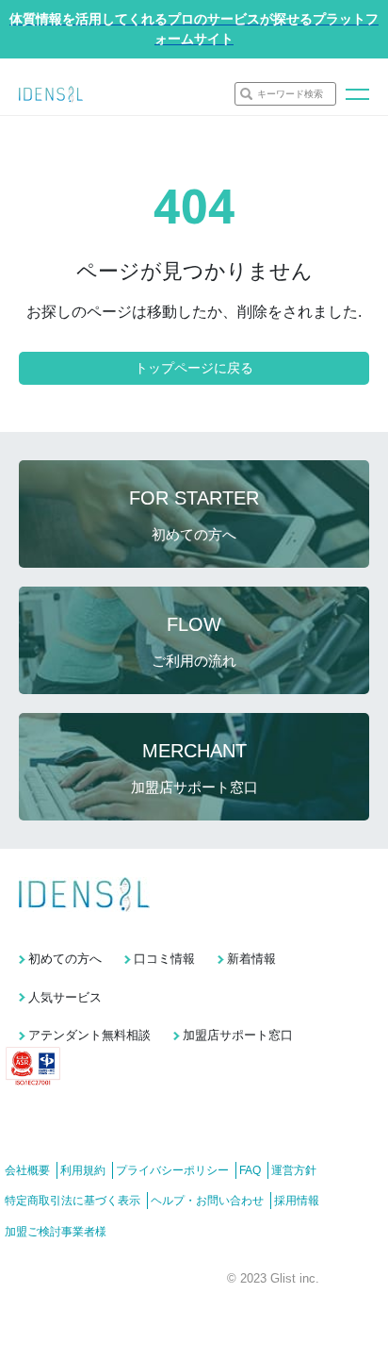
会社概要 (27, 1170)
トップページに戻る (194, 367)
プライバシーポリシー (172, 1170)
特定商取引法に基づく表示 (72, 1200)
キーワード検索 (290, 94)
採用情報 (296, 1200)
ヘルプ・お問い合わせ (207, 1200)
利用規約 (82, 1170)
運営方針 (293, 1170)
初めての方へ (65, 959)
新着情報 (251, 959)
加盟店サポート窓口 (238, 1035)
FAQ (250, 1170)
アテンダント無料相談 (89, 1035)
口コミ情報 (164, 959)
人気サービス (65, 997)
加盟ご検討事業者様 (55, 1231)
